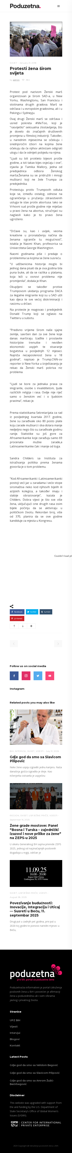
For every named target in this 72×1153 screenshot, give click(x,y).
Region (14, 815)
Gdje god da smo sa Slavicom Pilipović (35, 1072)
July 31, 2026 (52, 751)
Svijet (13, 63)
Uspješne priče (38, 815)
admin (16, 80)
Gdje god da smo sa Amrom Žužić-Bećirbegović (32, 1082)
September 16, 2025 (20, 819)
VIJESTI (40, 751)
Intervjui (15, 1032)
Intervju (20, 751)
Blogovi (15, 1039)
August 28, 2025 (18, 897)
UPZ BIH (15, 1020)
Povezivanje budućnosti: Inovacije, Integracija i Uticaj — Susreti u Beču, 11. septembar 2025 (35, 909)
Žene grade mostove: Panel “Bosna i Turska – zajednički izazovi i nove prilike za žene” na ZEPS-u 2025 (35, 832)
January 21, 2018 (28, 63)
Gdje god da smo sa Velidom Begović (34, 1065)
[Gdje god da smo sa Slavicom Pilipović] (36, 727)
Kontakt (15, 1045)
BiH (12, 751)
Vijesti (14, 1026)
